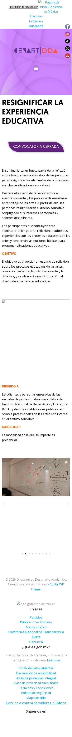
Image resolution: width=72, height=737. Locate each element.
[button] (36, 147)
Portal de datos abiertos (36, 668)
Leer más (53, 660)
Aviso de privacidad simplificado (36, 683)
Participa (36, 617)
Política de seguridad (36, 693)
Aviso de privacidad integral (36, 678)
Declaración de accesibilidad (36, 673)
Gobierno (36, 21)
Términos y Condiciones (36, 688)
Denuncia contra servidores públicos (36, 703)
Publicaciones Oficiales (36, 622)
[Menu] (36, 68)
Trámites (36, 16)
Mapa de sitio (36, 698)
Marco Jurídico (36, 627)
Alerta (36, 637)
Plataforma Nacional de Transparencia (36, 632)
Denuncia (36, 642)
